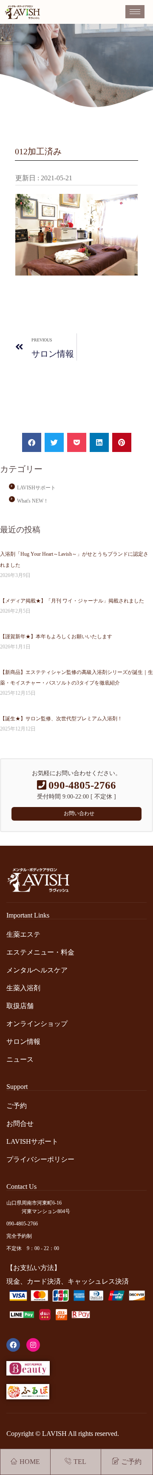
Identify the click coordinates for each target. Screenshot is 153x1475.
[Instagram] (33, 1345)
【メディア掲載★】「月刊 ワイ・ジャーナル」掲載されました (72, 601)
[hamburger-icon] (134, 11)
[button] (31, 442)
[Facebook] (13, 1345)
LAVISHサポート (36, 488)
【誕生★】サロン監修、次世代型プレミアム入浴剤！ (61, 719)
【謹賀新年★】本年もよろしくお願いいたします (56, 636)
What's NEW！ (32, 501)
